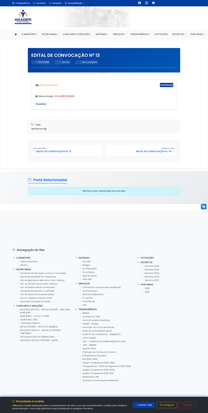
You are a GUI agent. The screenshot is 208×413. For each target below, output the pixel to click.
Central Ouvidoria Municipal (96, 320)
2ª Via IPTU (87, 298)
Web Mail (86, 279)
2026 (147, 288)
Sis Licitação (88, 272)
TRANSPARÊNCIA (139, 34)
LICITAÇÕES (161, 34)
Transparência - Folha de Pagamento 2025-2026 (106, 366)
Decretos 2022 (152, 280)
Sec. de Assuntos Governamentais (37, 294)
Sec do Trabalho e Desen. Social (36, 298)
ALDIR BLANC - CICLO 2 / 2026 (34, 316)
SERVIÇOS (118, 34)
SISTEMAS (101, 34)
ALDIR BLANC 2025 (28, 319)
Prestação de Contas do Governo (99, 352)
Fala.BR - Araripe (90, 323)
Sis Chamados (89, 268)
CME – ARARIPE (89, 345)
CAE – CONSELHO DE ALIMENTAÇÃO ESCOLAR (104, 341)
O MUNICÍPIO (28, 34)
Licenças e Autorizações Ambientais (100, 380)
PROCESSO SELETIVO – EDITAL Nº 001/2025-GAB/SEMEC (41, 332)
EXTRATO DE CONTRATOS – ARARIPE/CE (101, 334)
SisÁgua (86, 265)
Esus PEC (86, 261)
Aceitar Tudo (145, 405)
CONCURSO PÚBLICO (30, 323)
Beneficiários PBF (90, 376)
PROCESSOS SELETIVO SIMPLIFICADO (37, 336)
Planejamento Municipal (94, 355)
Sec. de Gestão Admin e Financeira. (37, 287)
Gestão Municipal (28, 261)
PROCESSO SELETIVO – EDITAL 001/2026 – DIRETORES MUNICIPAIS (45, 311)
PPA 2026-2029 (89, 359)
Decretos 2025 (152, 269)
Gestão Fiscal (89, 348)
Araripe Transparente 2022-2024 (98, 369)
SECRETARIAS (49, 34)
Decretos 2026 (152, 266)
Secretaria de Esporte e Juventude (37, 290)
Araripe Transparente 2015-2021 (97, 373)
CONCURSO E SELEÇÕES (76, 34)
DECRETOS (178, 34)
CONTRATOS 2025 (91, 316)
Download (166, 85)
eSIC (84, 305)
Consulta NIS (88, 301)
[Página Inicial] (15, 34)
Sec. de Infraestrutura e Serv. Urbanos (38, 283)
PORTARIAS (196, 34)
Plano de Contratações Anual (96, 330)
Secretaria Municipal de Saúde (35, 301)
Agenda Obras (89, 275)
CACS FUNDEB (89, 337)
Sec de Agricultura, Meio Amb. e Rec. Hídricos (42, 280)
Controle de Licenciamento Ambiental (101, 287)
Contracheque (89, 290)
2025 (147, 291)
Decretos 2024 (152, 273)
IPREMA (85, 313)
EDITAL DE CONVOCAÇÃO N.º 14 (153, 151)
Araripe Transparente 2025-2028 (98, 362)
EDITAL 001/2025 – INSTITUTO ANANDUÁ (39, 326)
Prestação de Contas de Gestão (98, 327)
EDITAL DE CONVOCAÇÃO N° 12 (54, 151)
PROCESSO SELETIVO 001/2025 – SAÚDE (39, 340)
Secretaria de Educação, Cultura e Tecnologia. (43, 273)
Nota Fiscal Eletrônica (92, 294)
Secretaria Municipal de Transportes (38, 276)
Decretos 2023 (152, 276)
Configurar (168, 405)
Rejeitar (189, 405)
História (23, 265)
